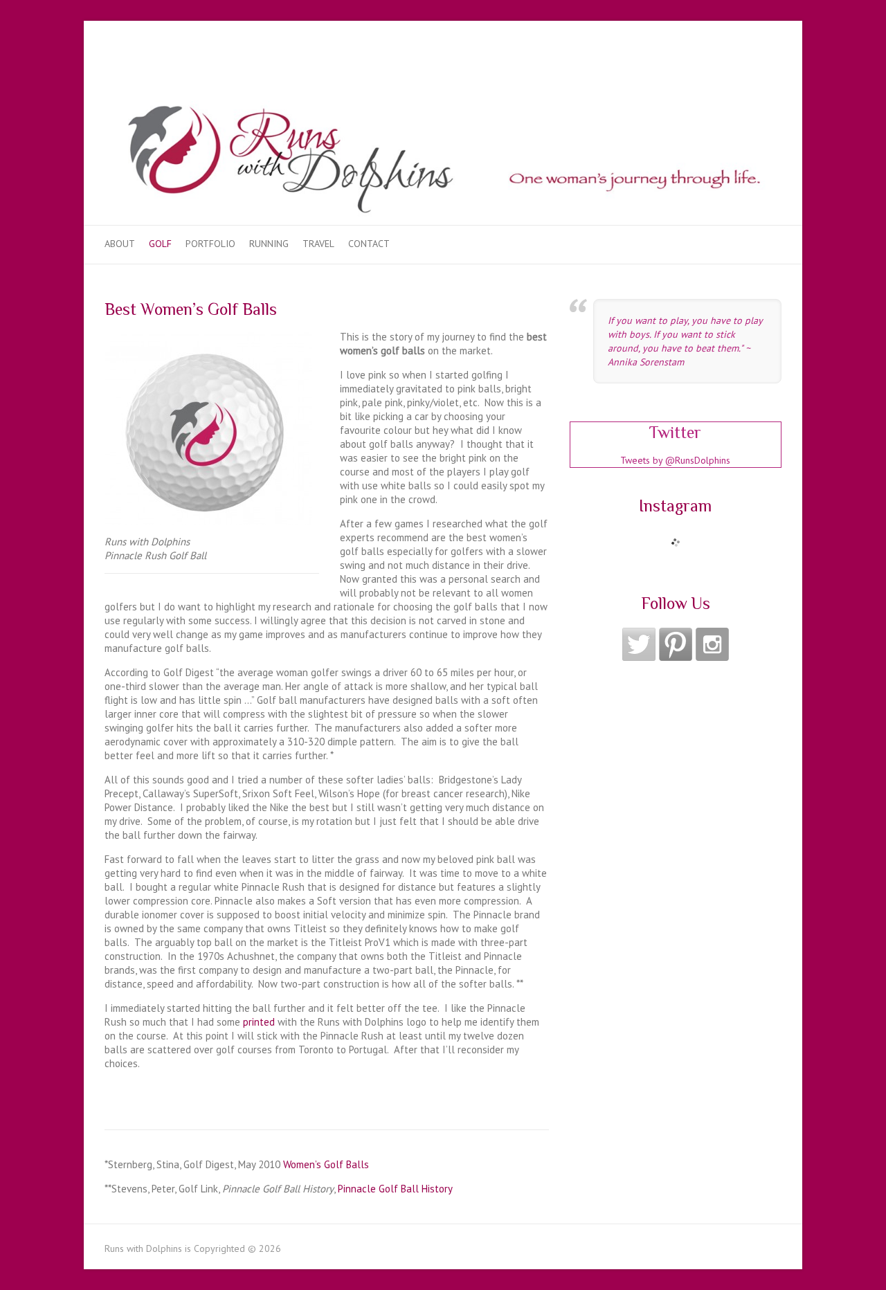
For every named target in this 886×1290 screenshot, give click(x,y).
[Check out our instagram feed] (712, 644)
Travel (318, 243)
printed (259, 1021)
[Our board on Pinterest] (675, 644)
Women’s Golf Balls (326, 1164)
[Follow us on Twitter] (639, 644)
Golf (160, 243)
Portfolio (210, 243)
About (120, 243)
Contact (369, 243)
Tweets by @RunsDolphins (675, 460)
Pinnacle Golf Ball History (395, 1188)
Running (269, 243)
